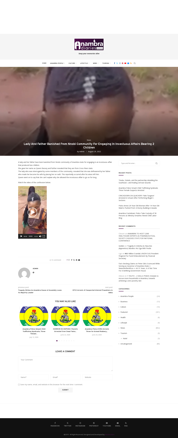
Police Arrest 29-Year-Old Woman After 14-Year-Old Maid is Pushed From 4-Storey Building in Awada (139, 206)
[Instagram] (120, 63)
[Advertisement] (72, 17)
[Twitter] (117, 63)
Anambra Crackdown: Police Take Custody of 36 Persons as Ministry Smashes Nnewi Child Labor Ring (137, 215)
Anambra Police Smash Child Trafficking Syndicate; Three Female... (34, 331)
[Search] (134, 63)
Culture (72, 63)
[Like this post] (69, 260)
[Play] (21, 236)
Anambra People (56, 63)
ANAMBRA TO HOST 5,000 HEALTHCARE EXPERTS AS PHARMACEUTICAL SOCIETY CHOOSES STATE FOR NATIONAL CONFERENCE (137, 237)
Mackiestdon (109, 434)
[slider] (30, 236)
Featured (140, 312)
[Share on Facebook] (71, 260)
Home (44, 63)
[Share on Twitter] (74, 260)
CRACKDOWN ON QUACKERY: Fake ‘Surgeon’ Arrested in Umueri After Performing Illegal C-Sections (136, 197)
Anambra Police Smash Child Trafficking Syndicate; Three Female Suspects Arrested (138, 189)
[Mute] (40, 236)
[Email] (128, 63)
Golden (121, 246)
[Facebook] (114, 63)
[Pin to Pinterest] (76, 260)
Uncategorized (140, 344)
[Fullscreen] (44, 236)
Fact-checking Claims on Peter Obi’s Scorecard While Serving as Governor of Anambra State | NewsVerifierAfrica (139, 265)
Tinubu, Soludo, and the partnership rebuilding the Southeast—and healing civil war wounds (138, 181)
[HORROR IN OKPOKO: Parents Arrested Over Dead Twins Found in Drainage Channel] (65, 316)
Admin (81, 151)
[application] (32, 212)
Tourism (105, 63)
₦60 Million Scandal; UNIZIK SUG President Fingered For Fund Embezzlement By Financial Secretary (139, 255)
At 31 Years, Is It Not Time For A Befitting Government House (138, 269)
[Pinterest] (122, 63)
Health (140, 317)
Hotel (141, 338)
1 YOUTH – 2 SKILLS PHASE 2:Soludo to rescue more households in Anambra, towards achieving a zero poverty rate (139, 278)
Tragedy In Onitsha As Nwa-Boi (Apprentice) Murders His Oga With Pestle (135, 247)
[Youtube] (125, 63)
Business (140, 301)
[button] (32, 212)
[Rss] (131, 63)
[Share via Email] (79, 260)
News (95, 63)
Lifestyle (84, 63)
